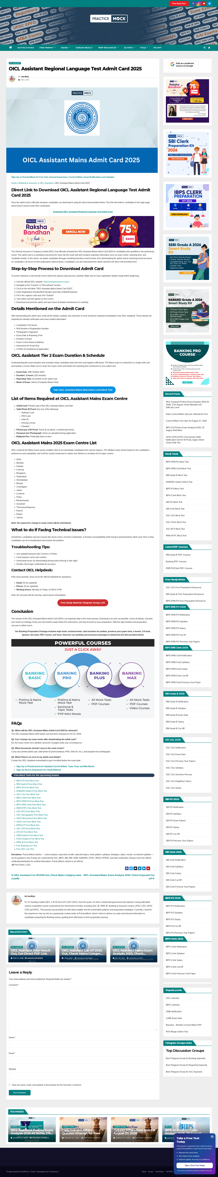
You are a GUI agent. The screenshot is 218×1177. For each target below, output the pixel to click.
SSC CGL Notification (176, 748)
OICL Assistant (15, 63)
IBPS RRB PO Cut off (176, 635)
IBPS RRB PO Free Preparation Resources (186, 601)
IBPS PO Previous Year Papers (180, 933)
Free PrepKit (46, 48)
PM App (157, 48)
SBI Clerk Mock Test (175, 509)
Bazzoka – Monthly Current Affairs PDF (184, 1025)
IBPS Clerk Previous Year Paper (181, 974)
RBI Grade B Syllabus (176, 708)
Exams (65, 48)
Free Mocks (159, 1172)
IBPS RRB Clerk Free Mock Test (30, 805)
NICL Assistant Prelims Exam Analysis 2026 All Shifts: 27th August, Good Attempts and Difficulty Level (187, 404)
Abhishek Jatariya (40, 1138)
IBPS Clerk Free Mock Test (28, 798)
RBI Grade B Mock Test (176, 475)
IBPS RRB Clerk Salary (177, 669)
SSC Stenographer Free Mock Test (32, 815)
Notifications (26, 48)
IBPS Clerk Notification (176, 947)
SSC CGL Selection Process (179, 774)
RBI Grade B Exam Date (177, 715)
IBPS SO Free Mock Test (27, 787)
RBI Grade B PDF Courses (178, 555)
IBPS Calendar (173, 1005)
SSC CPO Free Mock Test (28, 828)
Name (12, 1037)
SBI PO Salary (172, 827)
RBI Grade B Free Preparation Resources (185, 594)
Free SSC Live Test (25, 849)
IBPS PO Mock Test (175, 489)
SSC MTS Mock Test (175, 529)
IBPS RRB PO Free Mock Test (30, 801)
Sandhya (25, 76)
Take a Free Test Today (195, 1165)
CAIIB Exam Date (174, 1018)
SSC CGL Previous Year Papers (181, 761)
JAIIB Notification (174, 1011)
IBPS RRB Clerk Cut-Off (177, 676)
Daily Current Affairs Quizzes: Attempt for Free (187, 414)
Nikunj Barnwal (35, 958)
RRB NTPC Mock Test (176, 536)
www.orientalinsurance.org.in (56, 282)
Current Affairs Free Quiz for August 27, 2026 (186, 421)
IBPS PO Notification (175, 906)
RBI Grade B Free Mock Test (29, 784)
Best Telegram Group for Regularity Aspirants (186, 1065)
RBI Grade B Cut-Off (175, 728)
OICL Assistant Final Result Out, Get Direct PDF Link (30, 952)
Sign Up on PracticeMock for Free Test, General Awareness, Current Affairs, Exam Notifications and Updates (62, 177)
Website (12, 1069)
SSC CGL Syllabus (174, 768)
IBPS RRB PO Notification (178, 615)
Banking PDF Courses (176, 561)
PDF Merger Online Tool (177, 1032)
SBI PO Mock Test (174, 502)
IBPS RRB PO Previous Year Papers (183, 642)
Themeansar (53, 1172)
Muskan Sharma (85, 958)
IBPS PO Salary (173, 919)
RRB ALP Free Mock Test (27, 825)
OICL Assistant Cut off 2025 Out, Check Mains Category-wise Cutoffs (82, 954)
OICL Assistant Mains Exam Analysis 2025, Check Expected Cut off (132, 954)
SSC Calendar (172, 998)
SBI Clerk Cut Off (174, 880)
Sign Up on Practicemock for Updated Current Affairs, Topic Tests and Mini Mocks (55, 766)
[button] (205, 48)
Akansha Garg (136, 958)
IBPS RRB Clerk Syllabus (178, 662)
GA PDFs (128, 48)
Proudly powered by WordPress (18, 1172)
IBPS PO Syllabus (174, 913)
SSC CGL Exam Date (176, 754)
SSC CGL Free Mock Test (27, 794)
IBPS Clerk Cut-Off (174, 967)
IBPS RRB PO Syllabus (177, 621)
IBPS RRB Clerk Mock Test (178, 468)
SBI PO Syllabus (173, 814)
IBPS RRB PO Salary (176, 628)
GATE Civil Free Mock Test (28, 822)
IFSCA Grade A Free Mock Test (30, 839)
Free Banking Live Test (26, 846)
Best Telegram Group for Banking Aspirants (185, 1058)
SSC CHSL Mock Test (176, 522)
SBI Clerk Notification (176, 860)
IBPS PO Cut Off (173, 926)
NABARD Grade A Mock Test (179, 482)
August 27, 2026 (20, 1138)
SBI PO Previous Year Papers (179, 841)
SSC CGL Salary (173, 788)
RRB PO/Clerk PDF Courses (179, 568)
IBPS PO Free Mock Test (27, 781)
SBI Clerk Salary (173, 873)
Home (14, 183)
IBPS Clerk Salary (174, 960)
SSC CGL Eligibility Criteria (178, 781)
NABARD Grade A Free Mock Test (31, 791)
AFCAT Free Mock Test (26, 832)
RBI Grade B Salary (175, 722)
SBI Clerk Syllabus (174, 867)
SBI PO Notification (175, 807)
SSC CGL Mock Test (175, 515)
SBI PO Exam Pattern (176, 821)
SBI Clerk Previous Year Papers (180, 887)
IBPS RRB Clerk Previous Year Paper (183, 682)
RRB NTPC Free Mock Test (28, 808)
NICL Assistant (34, 1127)
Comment (14, 985)
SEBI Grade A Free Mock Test (29, 835)
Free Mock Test (179, 3)
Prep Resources (107, 48)
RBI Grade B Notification (177, 702)
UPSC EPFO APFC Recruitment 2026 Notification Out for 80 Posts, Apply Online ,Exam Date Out (185, 440)
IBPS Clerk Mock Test (176, 495)
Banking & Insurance (28, 183)
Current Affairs (69, 1127)
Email (12, 1053)
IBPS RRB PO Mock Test (177, 462)
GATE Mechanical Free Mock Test (31, 818)
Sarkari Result (84, 48)
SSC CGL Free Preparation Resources (183, 587)
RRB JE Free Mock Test (27, 842)
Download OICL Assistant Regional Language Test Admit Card (83, 212)
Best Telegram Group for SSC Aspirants (184, 1072)
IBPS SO (168, 1127)
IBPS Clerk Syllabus (175, 953)
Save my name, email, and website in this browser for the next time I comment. (46, 1085)
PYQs (143, 48)
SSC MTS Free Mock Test (28, 811)
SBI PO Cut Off (173, 834)
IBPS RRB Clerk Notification (179, 655)
